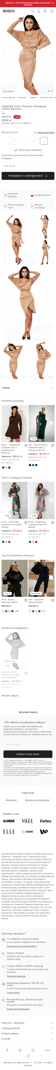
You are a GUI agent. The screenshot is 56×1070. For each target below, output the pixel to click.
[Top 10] (15, 578)
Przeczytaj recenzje (16, 976)
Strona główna (8, 97)
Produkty (22, 97)
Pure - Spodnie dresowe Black (35, 601)
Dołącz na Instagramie (18, 1009)
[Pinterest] (20, 1050)
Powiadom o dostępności (26, 176)
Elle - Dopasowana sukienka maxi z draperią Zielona (38, 447)
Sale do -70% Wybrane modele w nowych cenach (28, 3)
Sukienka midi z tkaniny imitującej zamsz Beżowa (10, 675)
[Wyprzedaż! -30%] (15, 650)
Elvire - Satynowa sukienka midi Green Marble (12, 525)
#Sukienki (11, 800)
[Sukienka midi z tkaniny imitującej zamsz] (45, 227)
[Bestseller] (41, 578)
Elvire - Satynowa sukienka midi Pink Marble (37, 525)
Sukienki (33, 97)
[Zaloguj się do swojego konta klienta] (38, 11)
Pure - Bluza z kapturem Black (9, 601)
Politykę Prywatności (29, 771)
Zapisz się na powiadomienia (22, 946)
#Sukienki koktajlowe (37, 800)
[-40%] (15, 500)
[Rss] (47, 1050)
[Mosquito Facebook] (7, 1050)
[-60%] (15, 423)
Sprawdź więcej (28, 712)
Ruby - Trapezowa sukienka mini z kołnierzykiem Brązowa (11, 449)
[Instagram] (33, 1050)
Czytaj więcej (13, 992)
